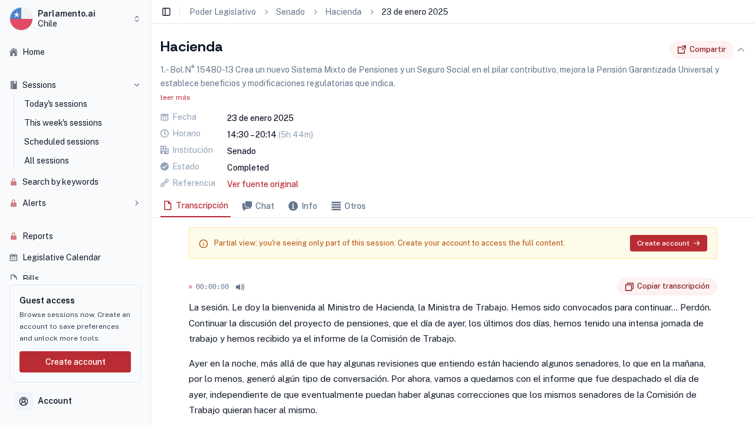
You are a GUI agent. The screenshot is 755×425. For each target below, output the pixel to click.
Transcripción (202, 205)
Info (309, 206)
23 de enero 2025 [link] (415, 12)
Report (608, 287)
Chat (264, 206)
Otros (355, 206)
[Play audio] (240, 286)
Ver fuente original (262, 184)
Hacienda (343, 12)
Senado (290, 12)
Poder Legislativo (222, 12)
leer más (175, 97)
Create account (75, 362)
